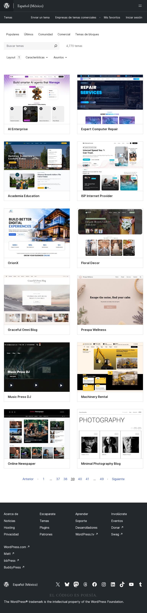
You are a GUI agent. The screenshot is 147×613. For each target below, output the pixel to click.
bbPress (11, 560)
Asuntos (59, 57)
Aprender (81, 514)
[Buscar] (56, 46)
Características (35, 57)
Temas (8, 17)
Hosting (9, 527)
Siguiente (118, 479)
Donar (117, 527)
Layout (13, 57)
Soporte (81, 521)
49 (102, 479)
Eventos (117, 521)
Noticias (9, 521)
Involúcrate (119, 514)
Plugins (44, 527)
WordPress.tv (86, 534)
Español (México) (25, 584)
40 (80, 479)
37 (58, 479)
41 (87, 479)
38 (65, 479)
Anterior (28, 479)
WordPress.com (17, 547)
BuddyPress (14, 567)
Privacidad (11, 534)
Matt (9, 554)
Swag (117, 534)
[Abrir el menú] (141, 6)
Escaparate (48, 514)
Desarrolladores (86, 527)
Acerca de (11, 514)
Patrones (46, 534)
